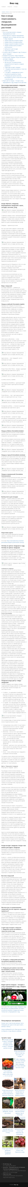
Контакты (5, 1167)
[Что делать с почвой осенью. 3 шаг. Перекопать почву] (19, 1147)
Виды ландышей (9, 39)
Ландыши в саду (22, 1006)
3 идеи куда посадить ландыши (12, 67)
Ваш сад (14, 3)
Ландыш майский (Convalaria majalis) (14, 40)
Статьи (15, 6)
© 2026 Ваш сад (7, 1164)
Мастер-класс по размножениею (9, 1008)
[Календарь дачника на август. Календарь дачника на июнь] (7, 1043)
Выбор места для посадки (11, 49)
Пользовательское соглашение (17, 1167)
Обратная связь (7, 1174)
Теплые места (5, 1011)
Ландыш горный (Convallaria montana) (14, 44)
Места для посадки (12, 1006)
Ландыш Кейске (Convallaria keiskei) (13, 42)
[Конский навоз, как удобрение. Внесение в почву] (7, 1127)
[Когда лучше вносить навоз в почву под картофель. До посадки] (19, 1049)
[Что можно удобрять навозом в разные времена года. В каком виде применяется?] (19, 1108)
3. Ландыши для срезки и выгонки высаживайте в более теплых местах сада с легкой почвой (15, 77)
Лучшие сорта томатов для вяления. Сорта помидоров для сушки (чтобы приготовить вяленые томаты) (12, 1024)
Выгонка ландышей (9, 60)
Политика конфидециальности (11, 1169)
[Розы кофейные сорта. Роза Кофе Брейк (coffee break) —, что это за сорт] (7, 1069)
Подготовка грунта (9, 50)
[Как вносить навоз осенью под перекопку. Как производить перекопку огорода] (19, 1127)
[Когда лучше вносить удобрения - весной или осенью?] (7, 1108)
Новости (9, 6)
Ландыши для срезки (18, 1010)
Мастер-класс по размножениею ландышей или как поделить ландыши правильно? (14, 64)
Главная (3, 6)
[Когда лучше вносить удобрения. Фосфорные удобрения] (7, 1147)
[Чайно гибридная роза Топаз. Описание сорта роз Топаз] (19, 1062)
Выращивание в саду (14, 1011)
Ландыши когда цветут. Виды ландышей (13, 55)
